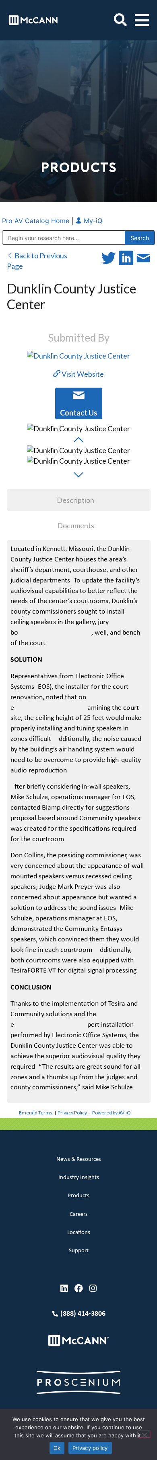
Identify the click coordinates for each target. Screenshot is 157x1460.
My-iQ (92, 221)
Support (79, 1251)
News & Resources (78, 1159)
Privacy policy (90, 1448)
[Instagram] (93, 1288)
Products (78, 1196)
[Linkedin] (64, 1288)
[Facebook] (78, 1288)
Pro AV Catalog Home (36, 221)
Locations (78, 1233)
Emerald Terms (35, 1113)
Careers (79, 1214)
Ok (57, 1448)
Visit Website (82, 373)
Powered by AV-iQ (111, 1113)
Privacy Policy (72, 1113)
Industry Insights (78, 1178)
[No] (144, 1434)
